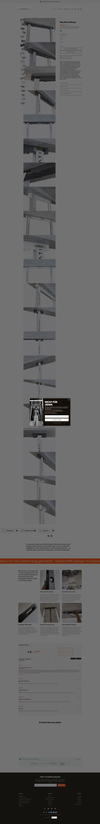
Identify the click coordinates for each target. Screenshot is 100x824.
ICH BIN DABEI (56, 419)
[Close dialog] (69, 400)
